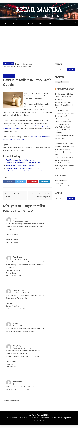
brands (30, 23)
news (13, 23)
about (50, 23)
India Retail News (65, 89)
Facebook (9, 182)
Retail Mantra (39, 10)
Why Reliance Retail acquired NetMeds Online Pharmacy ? (64, 129)
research (40, 23)
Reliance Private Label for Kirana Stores (20, 165)
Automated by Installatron (39, 418)
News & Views (9, 76)
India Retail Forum (61, 180)
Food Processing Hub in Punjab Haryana (20, 160)
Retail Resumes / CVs (62, 186)
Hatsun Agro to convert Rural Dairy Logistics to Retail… (26, 171)
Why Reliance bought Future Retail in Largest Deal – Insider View (63, 121)
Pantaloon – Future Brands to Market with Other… (24, 163)
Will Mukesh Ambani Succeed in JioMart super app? (64, 152)
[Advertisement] (39, 41)
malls (21, 23)
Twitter (21, 182)
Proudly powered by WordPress (17, 418)
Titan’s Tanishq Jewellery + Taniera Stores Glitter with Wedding (65, 105)
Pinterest (33, 182)
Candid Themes (39, 420)
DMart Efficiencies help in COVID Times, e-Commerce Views (64, 138)
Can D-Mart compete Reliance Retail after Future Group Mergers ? (65, 113)
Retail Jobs (59, 183)
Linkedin (45, 182)
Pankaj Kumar (18, 257)
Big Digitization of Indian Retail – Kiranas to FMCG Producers (64, 96)
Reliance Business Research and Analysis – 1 (22, 168)
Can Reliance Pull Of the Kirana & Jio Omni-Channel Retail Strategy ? (64, 165)
